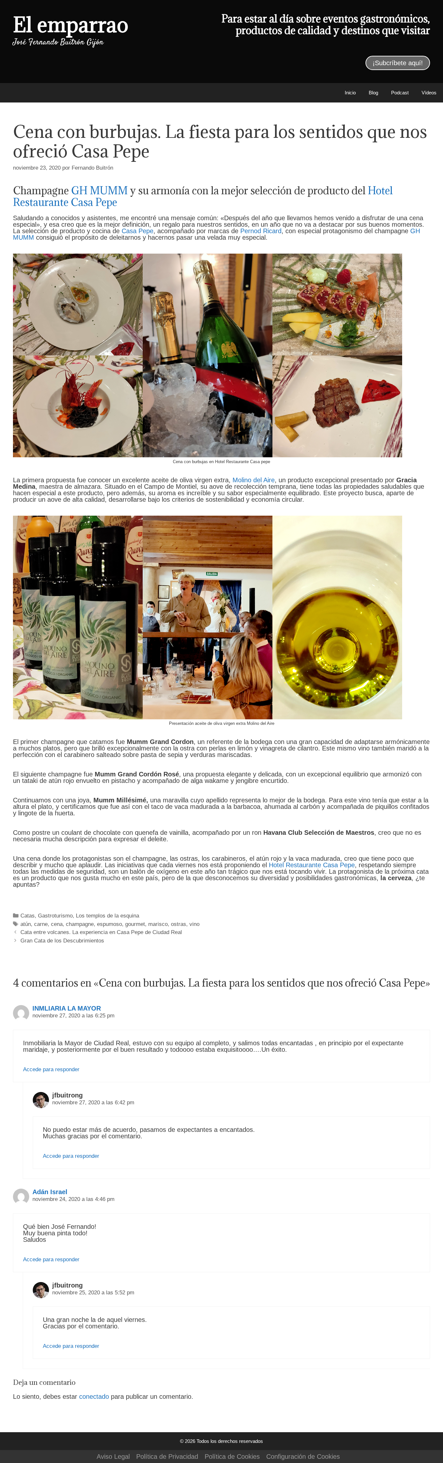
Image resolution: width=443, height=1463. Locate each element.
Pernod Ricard (260, 230)
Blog (373, 92)
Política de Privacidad (167, 1456)
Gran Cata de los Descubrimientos (62, 941)
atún (25, 924)
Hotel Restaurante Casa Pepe (312, 865)
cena (57, 924)
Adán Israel (49, 1191)
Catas (27, 916)
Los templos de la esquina (107, 916)
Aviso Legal (113, 1456)
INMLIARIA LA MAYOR (66, 1008)
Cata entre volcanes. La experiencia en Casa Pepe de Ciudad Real (101, 932)
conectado (94, 1396)
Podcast (400, 92)
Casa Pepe (137, 230)
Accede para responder (51, 1069)
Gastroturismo (55, 916)
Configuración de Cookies (303, 1456)
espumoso (109, 924)
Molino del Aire (254, 480)
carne (41, 924)
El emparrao (70, 24)
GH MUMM (99, 190)
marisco (158, 924)
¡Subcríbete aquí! (398, 62)
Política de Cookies (232, 1456)
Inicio (350, 92)
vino (194, 924)
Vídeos (429, 92)
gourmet (135, 924)
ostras (178, 924)
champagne (80, 924)
